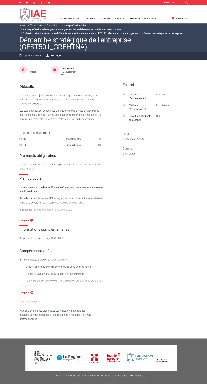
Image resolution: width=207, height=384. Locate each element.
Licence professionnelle (73, 25)
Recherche (135, 18)
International (120, 18)
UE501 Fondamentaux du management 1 (119, 33)
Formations (90, 18)
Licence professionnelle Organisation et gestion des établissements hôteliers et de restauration (71, 29)
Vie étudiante (150, 18)
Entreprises (105, 18)
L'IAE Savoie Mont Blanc (70, 18)
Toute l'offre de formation (43, 25)
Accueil (23, 25)
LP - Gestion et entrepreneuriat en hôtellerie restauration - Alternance (57, 33)
